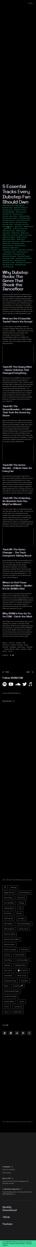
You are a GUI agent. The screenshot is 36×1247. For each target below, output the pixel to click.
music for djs (21, 976)
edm (20, 908)
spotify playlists (9, 1002)
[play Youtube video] (18, 71)
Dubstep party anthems (10, 218)
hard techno (21, 647)
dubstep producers (9, 220)
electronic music (9, 944)
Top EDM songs (8, 267)
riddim (29, 649)
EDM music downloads (10, 235)
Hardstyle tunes (21, 265)
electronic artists (9, 934)
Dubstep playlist (25, 218)
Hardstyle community (10, 250)
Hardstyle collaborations (11, 248)
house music (8, 976)
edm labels (6, 233)
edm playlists (8, 924)
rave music (24, 981)
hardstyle (29, 647)
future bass (8, 960)
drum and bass (9, 903)
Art (5, 887)
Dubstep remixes (22, 222)
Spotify (6, 1207)
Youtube (7, 1224)
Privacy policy (6, 1173)
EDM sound (21, 239)
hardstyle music (8, 260)
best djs (13, 887)
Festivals (5, 647)
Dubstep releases (8, 222)
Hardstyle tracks (8, 265)
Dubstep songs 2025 (22, 224)
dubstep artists (9, 908)
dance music (8, 898)
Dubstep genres (21, 212)
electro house (23, 929)
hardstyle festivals (9, 258)
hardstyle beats (20, 246)
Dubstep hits (7, 214)
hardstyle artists (8, 246)
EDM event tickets (9, 231)
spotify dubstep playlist (11, 991)
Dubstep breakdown (21, 208)
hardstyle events (19, 254)
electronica (6, 645)
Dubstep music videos (10, 216)
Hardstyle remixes (9, 262)
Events (26, 645)
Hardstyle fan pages (9, 256)
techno (4, 651)
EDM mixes (15, 233)
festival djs (24, 950)
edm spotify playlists (24, 924)
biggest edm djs (9, 893)
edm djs (19, 913)
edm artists (18, 227)
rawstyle (23, 649)
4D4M (20, 600)
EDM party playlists (9, 237)
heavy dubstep (22, 970)
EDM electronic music (21, 229)
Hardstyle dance (23, 252)
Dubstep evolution (20, 210)
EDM (23, 643)
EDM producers (22, 237)
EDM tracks (7, 243)
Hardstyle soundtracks (24, 262)
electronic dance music (24, 297)
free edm (7, 955)
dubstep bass (20, 206)
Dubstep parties (25, 216)
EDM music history (26, 235)
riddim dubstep (18, 986)
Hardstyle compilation (26, 250)
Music (18, 649)
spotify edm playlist (10, 996)
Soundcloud (9, 1210)
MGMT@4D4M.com (14, 693)
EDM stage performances (11, 241)
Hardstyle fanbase (24, 256)
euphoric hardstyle (17, 645)
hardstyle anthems (19, 243)
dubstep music (18, 214)
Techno (6, 1007)
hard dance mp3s (22, 960)
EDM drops (8, 229)
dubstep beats (7, 208)
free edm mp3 (19, 955)
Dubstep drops (8, 210)
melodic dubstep (9, 649)
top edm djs (18, 1007)
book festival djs (24, 893)
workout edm (17, 1012)
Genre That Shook (12, 282)
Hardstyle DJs (7, 254)
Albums (9, 9)
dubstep (18, 643)
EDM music (25, 233)
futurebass (12, 647)
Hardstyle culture (10, 252)
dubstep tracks (8, 227)
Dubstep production (24, 220)
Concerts (12, 643)
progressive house (10, 981)
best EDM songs (8, 206)
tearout (21, 1002)
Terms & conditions (8, 1170)
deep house (21, 898)
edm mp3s (21, 918)
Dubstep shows (8, 224)
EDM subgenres (27, 241)
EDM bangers (28, 227)
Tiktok (6, 1217)
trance (10, 651)
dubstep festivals (8, 212)
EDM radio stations (9, 239)
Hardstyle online (21, 260)
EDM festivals (21, 231)
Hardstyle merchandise (24, 258)
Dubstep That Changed (15, 371)
